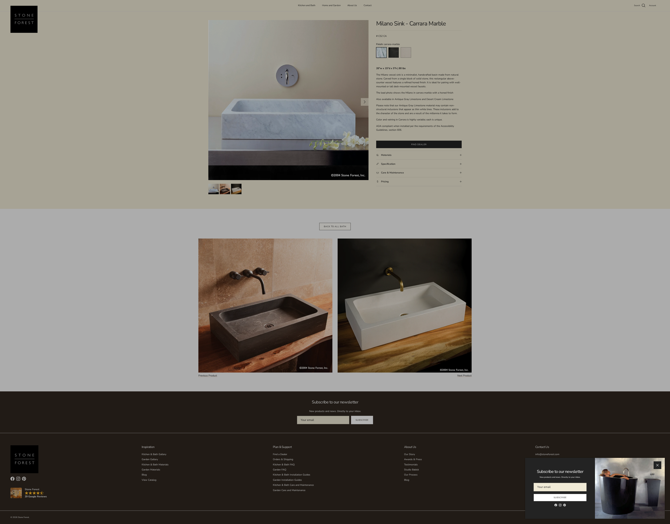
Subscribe (560, 497)
